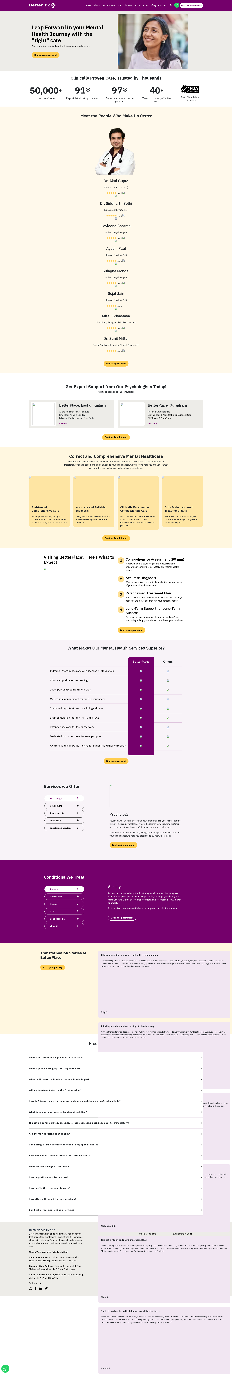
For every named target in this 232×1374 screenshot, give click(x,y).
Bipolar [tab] (53, 904)
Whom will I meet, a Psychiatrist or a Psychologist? (59, 1079)
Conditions (123, 5)
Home (89, 5)
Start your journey (52, 967)
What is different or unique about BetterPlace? (57, 1057)
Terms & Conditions (146, 1233)
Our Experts (141, 5)
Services (108, 5)
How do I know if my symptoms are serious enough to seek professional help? (75, 1101)
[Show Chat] (5, 1369)
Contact (163, 5)
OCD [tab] (52, 911)
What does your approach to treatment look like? (58, 1112)
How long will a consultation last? (48, 1177)
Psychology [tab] (56, 798)
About (97, 5)
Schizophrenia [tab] (57, 918)
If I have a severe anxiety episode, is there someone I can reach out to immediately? (79, 1123)
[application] (114, 5)
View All (54, 926)
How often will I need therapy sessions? (52, 1199)
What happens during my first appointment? (54, 1068)
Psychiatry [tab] (55, 820)
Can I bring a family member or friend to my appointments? (63, 1144)
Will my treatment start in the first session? (55, 1090)
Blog (153, 5)
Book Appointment (116, 363)
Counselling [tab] (56, 805)
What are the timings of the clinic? (49, 1166)
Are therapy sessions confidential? (49, 1133)
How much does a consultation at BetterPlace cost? (59, 1155)
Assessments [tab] (57, 813)
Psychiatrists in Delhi (182, 1233)
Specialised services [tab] (61, 828)
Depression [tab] (56, 896)
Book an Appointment (191, 5)
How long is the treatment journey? (49, 1188)
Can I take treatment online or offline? (51, 1210)
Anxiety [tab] (54, 889)
